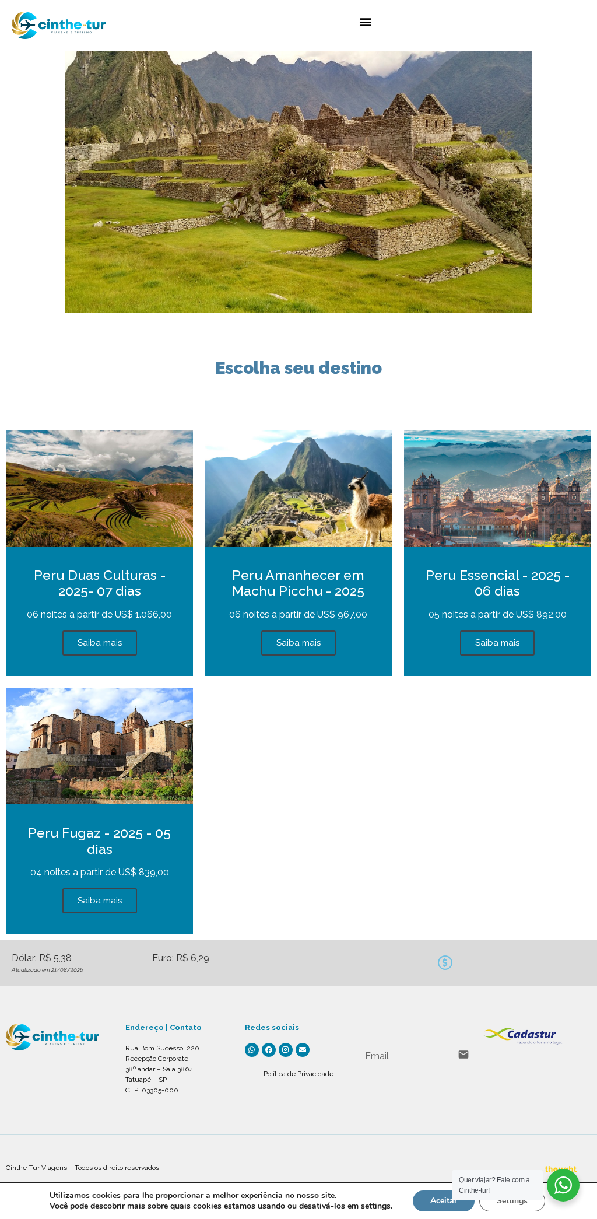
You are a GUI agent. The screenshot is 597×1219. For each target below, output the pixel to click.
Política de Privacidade (298, 1074)
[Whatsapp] (252, 1050)
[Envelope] (303, 1050)
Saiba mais (100, 642)
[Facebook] (269, 1050)
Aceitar (443, 1200)
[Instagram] (286, 1050)
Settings (512, 1200)
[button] (365, 21)
